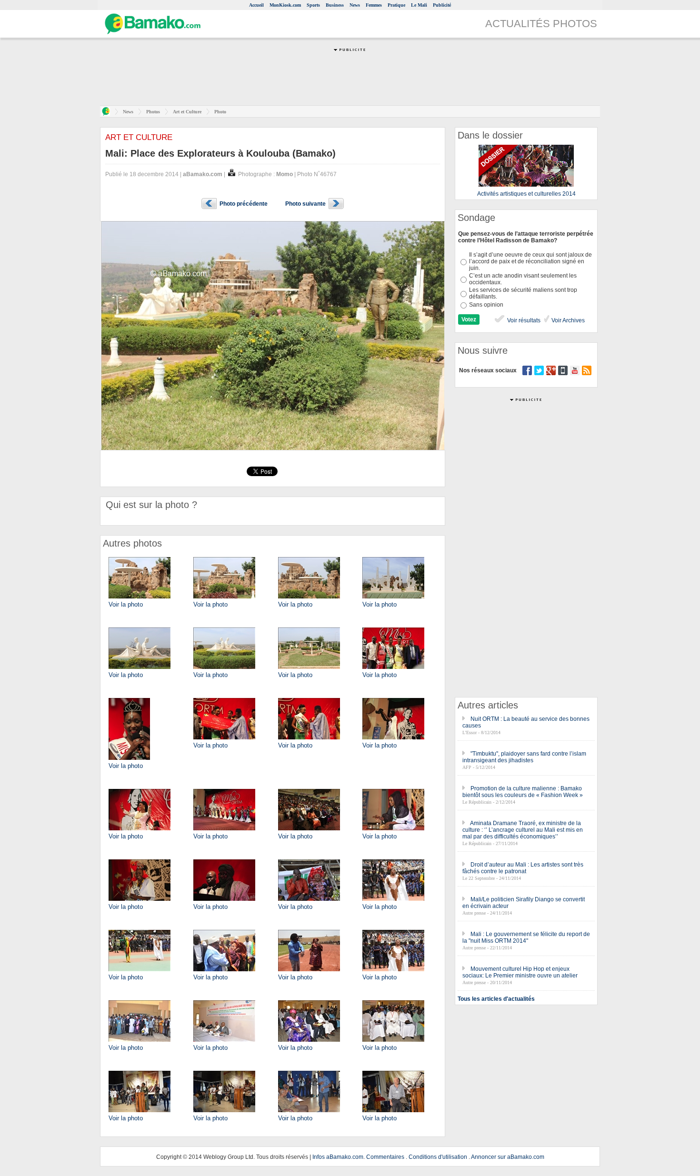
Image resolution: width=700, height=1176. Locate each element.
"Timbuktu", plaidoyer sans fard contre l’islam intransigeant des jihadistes (524, 757)
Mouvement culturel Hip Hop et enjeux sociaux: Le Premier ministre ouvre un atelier (520, 972)
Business (335, 5)
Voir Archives (567, 320)
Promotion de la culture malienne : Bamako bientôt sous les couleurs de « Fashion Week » (522, 791)
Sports (313, 5)
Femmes (374, 5)
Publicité (442, 5)
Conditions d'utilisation (438, 1157)
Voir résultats (523, 320)
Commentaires (385, 1157)
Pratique (396, 5)
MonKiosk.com (285, 5)
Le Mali (419, 5)
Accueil (256, 5)
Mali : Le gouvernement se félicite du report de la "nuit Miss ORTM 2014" (526, 937)
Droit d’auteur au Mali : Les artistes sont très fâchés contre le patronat (522, 868)
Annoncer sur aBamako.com (507, 1157)
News (355, 5)
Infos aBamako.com (337, 1157)
